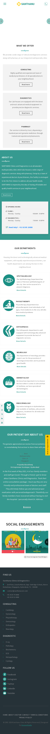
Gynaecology (10, 614)
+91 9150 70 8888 (13, 595)
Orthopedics (10, 625)
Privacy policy (25, 717)
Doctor (18, 715)
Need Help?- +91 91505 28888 (20, 227)
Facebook (11, 674)
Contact (26, 715)
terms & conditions (39, 715)
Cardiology (10, 610)
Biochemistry (11, 649)
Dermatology (11, 621)
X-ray (8, 642)
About (11, 715)
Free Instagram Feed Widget (37, 557)
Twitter (10, 683)
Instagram (12, 679)
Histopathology (12, 657)
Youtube (11, 693)
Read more (26, 84)
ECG (7, 653)
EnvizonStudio (27, 725)
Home (5, 715)
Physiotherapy (11, 618)
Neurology (10, 629)
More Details (11, 290)
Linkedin (11, 688)
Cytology (9, 661)
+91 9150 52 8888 (13, 597)
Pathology (9, 646)
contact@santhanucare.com (17, 591)
